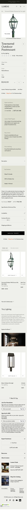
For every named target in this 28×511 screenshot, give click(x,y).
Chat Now (14, 442)
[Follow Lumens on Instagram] (13, 500)
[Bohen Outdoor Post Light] (11, 361)
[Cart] (20, 7)
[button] (6, 55)
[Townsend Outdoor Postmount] (13, 25)
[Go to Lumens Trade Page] (5, 468)
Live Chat (8, 110)
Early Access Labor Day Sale (14, 2)
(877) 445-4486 (17, 110)
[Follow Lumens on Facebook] (7, 500)
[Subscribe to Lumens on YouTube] (17, 500)
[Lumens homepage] (5, 7)
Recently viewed (14, 248)
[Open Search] (17, 6)
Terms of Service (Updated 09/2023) (21, 490)
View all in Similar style (6, 301)
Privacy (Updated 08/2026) (13, 490)
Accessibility (4, 488)
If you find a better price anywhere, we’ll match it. (13, 149)
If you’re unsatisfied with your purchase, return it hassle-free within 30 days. (13, 136)
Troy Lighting (6, 53)
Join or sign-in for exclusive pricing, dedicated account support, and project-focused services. (13, 123)
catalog (19, 480)
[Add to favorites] (23, 44)
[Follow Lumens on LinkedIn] (20, 500)
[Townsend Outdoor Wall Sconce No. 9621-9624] (10, 261)
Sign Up (22, 409)
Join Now (20, 89)
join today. (17, 467)
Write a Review (19, 55)
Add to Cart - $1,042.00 (13, 233)
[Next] (23, 1)
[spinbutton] (19, 82)
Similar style (5, 248)
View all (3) (7, 33)
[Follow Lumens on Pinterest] (10, 500)
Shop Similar (11, 275)
